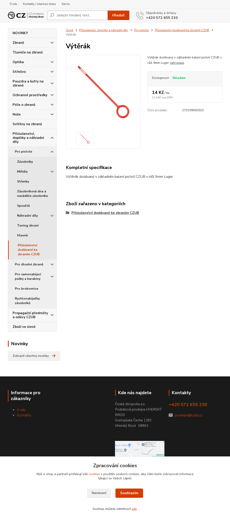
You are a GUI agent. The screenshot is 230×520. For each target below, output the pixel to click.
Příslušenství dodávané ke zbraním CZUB (29, 249)
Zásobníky (25, 162)
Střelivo (19, 71)
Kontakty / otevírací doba (39, 4)
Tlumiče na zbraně (28, 52)
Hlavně (22, 235)
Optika (18, 62)
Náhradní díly (27, 215)
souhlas (94, 474)
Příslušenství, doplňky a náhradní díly (28, 137)
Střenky (23, 181)
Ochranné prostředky (30, 95)
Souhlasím (129, 493)
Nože (17, 114)
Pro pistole (23, 151)
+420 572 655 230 (162, 17)
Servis (66, 4)
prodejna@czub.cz (188, 415)
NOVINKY (20, 33)
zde (134, 509)
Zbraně (18, 42)
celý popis (177, 63)
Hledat (118, 15)
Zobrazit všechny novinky (31, 356)
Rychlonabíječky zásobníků (27, 300)
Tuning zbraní (28, 225)
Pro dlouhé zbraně (29, 264)
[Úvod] (26, 15)
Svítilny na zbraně (27, 124)
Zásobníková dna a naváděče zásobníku (32, 193)
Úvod (69, 30)
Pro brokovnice (26, 289)
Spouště (23, 206)
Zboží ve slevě (24, 326)
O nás (13, 4)
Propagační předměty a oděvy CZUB (30, 315)
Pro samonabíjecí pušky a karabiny (28, 276)
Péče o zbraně (24, 104)
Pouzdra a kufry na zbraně (28, 83)
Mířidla (22, 171)
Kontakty (24, 415)
